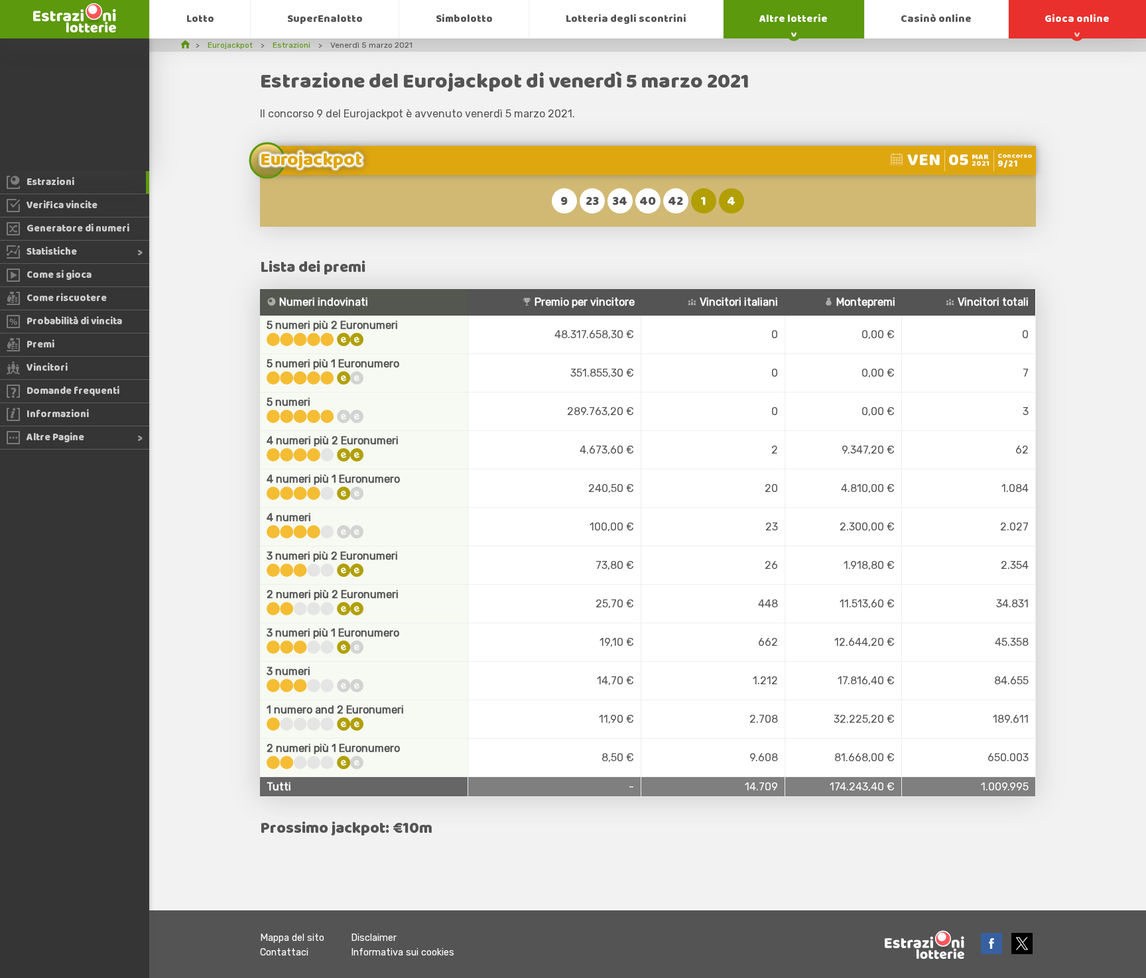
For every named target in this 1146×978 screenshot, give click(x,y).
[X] (1022, 950)
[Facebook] (993, 950)
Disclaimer (374, 938)
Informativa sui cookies (402, 952)
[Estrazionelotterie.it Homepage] (74, 29)
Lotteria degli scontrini (626, 19)
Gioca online (1077, 19)
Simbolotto (464, 19)
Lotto (200, 19)
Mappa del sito (292, 938)
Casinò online (936, 19)
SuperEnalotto (325, 19)
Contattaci (284, 952)
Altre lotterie (793, 19)
